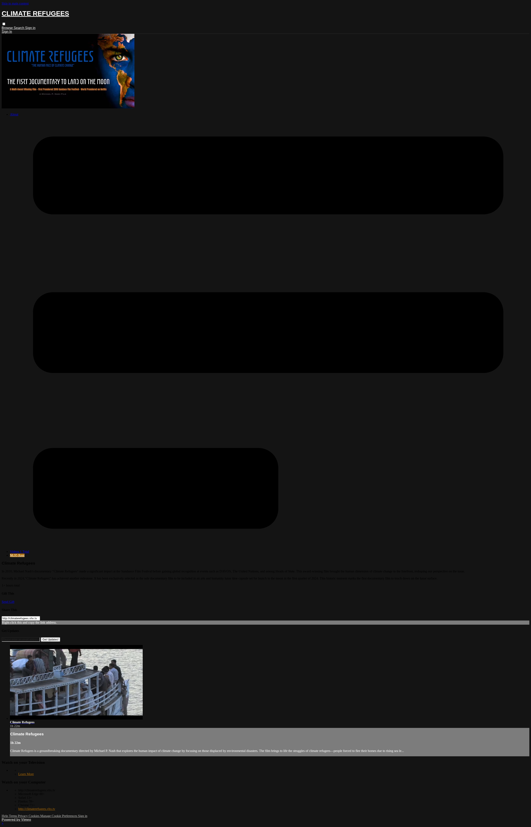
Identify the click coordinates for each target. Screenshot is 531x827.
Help (5, 816)
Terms (13, 816)
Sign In (7, 31)
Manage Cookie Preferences (59, 816)
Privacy (23, 816)
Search (19, 28)
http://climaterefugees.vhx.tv (36, 809)
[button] (3, 24)
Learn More (26, 774)
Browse (8, 28)
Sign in (30, 28)
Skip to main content (15, 3)
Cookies (34, 816)
